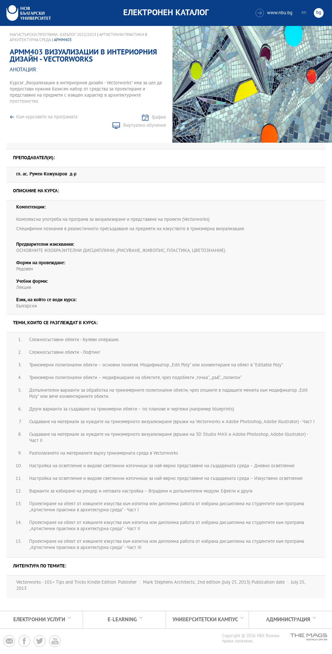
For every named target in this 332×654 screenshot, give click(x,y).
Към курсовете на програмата (46, 117)
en (304, 13)
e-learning (122, 619)
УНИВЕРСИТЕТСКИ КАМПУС (205, 619)
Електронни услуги (39, 619)
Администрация (288, 619)
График (159, 117)
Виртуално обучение (144, 126)
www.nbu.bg (274, 13)
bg (318, 13)
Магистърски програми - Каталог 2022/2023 (53, 35)
